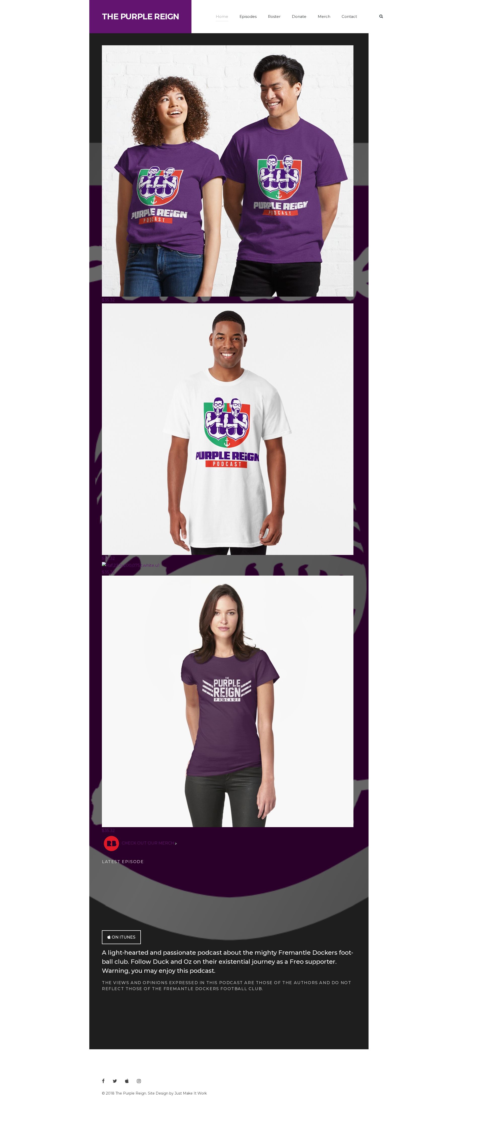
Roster (274, 16)
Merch (324, 16)
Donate (299, 16)
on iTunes (123, 937)
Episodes (248, 16)
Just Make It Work (191, 1093)
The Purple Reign (140, 17)
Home (222, 16)
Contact (349, 16)
